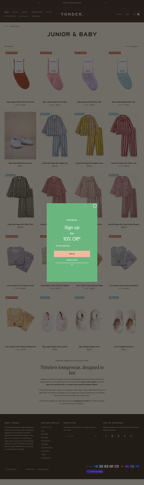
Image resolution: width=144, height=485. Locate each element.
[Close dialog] (94, 205)
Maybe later (72, 260)
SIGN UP (72, 254)
